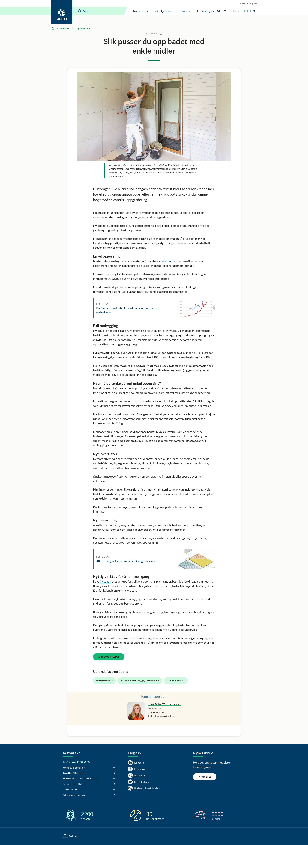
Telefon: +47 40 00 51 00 (76, 762)
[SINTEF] (61, 12)
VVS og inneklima (81, 28)
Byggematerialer (104, 680)
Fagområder (63, 28)
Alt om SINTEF (242, 11)
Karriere (185, 11)
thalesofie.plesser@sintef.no (162, 716)
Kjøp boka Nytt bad (109, 656)
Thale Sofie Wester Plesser (164, 703)
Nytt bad (105, 581)
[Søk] (79, 10)
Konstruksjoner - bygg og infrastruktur (140, 680)
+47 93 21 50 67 (156, 712)
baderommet (168, 261)
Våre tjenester (163, 11)
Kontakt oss (140, 11)
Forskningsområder (210, 11)
